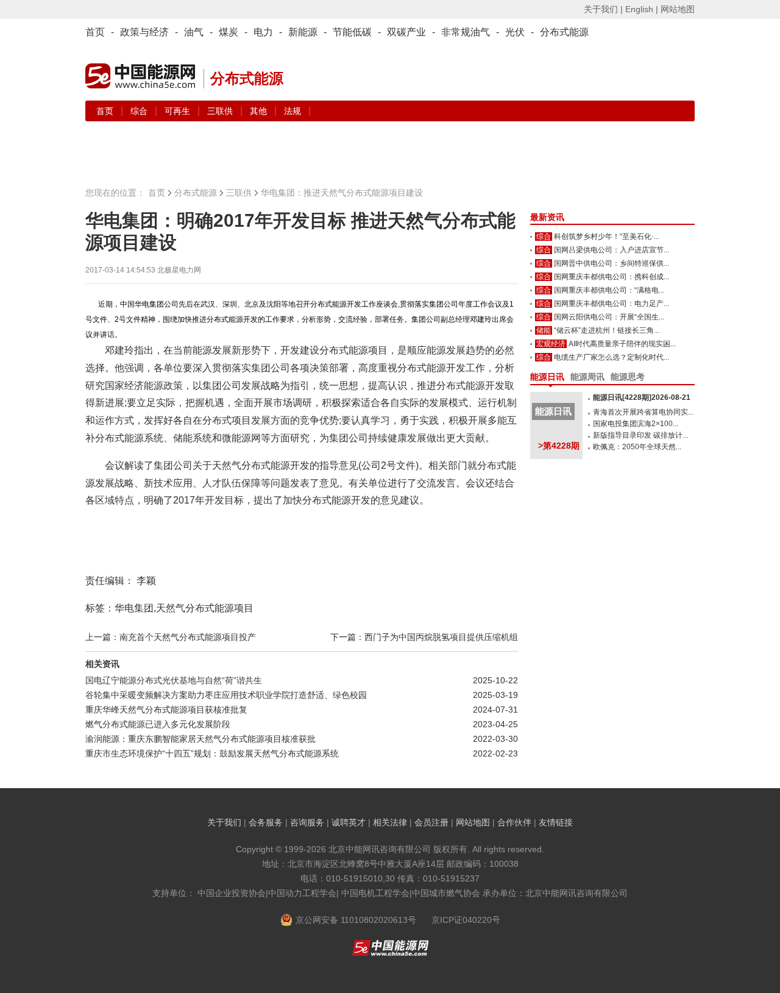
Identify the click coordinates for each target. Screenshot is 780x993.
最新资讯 (547, 217)
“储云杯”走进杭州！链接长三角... (606, 330)
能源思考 (628, 377)
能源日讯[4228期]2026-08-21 (641, 397)
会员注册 (431, 822)
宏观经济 (551, 344)
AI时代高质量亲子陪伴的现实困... (622, 344)
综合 (140, 111)
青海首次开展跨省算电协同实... (643, 412)
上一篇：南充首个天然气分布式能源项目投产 (170, 637)
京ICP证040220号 (465, 920)
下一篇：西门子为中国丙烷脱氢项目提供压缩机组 (424, 637)
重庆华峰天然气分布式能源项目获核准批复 (166, 709)
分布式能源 (564, 32)
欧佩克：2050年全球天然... (637, 447)
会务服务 (266, 822)
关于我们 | (603, 9)
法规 (292, 111)
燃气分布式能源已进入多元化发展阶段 (157, 724)
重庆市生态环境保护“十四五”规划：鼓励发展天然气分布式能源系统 (212, 753)
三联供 (221, 111)
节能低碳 (352, 32)
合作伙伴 (514, 822)
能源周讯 (587, 377)
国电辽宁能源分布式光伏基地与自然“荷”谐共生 (173, 680)
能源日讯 (547, 377)
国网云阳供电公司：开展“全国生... (609, 317)
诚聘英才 (349, 822)
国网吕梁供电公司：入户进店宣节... (611, 250)
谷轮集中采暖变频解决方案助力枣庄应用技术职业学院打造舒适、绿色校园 (226, 695)
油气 (194, 32)
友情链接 (556, 822)
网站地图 (678, 9)
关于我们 (224, 822)
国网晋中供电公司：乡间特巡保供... (611, 263)
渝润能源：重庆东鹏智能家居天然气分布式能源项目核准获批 (200, 739)
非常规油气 (465, 32)
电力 (263, 32)
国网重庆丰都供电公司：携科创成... (611, 276)
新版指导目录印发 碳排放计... (640, 435)
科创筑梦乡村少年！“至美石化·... (606, 236)
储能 (543, 330)
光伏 (515, 32)
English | (641, 9)
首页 (95, 32)
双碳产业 (406, 32)
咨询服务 (307, 822)
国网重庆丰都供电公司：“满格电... (609, 290)
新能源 (302, 32)
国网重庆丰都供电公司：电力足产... (611, 303)
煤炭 (228, 32)
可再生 (179, 111)
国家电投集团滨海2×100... (635, 423)
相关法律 (390, 822)
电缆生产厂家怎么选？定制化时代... (611, 357)
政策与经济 (144, 32)
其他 (259, 111)
